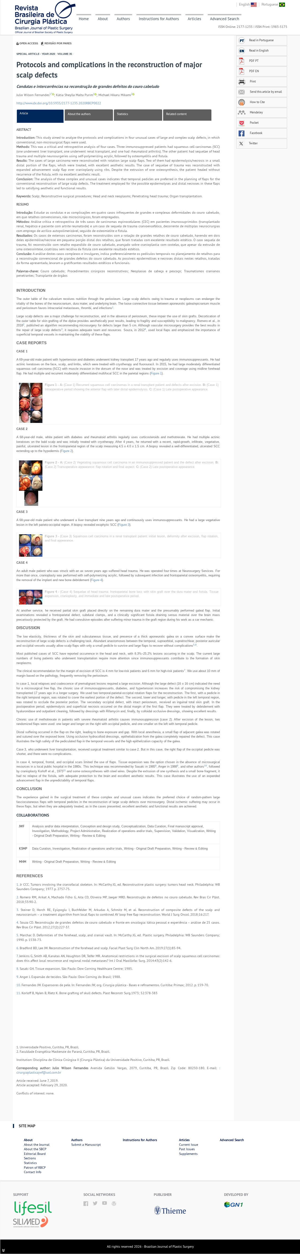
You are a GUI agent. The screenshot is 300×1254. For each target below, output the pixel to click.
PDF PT (254, 61)
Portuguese (270, 4)
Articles (194, 18)
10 (205, 765)
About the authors (79, 114)
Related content (176, 114)
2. (18, 897)
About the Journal (36, 1144)
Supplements (188, 1154)
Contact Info (32, 1172)
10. (19, 985)
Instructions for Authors (159, 18)
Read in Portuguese (261, 40)
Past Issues (187, 1149)
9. (18, 977)
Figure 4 (96, 580)
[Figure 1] (30, 402)
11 (64, 770)
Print (252, 81)
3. (18, 910)
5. (18, 935)
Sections (30, 1158)
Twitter (253, 143)
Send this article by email (265, 91)
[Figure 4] (30, 597)
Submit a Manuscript (86, 1144)
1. (18, 884)
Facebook (255, 133)
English (245, 4)
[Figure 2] (30, 483)
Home (84, 18)
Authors (123, 18)
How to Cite (257, 102)
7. (17, 956)
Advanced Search (224, 18)
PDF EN (254, 71)
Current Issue (188, 1144)
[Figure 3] (30, 545)
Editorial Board (35, 1154)
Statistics (122, 114)
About (103, 18)
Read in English (259, 50)
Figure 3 (123, 524)
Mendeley (256, 112)
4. (18, 922)
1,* (50, 94)
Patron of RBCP (35, 1167)
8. (18, 969)
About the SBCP (35, 1149)
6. (18, 948)
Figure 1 (156, 373)
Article (24, 113)
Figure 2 (66, 451)
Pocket (254, 122)
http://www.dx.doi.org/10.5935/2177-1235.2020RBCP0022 (58, 103)
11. (19, 993)
